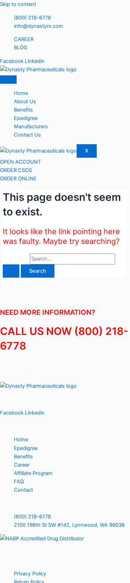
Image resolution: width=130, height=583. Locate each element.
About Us (25, 101)
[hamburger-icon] (8, 79)
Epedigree (25, 118)
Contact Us (27, 135)
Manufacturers (31, 126)
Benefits (23, 110)
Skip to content (18, 4)
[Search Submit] (11, 271)
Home (21, 93)
